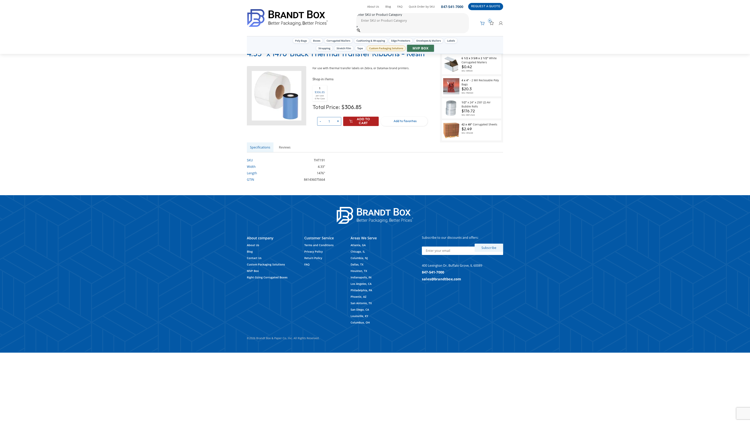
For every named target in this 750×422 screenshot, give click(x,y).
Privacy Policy (313, 251)
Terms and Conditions (319, 245)
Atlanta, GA (358, 245)
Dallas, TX (357, 264)
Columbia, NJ (359, 258)
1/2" (476, 104)
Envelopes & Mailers (428, 40)
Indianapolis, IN (361, 277)
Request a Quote (485, 6)
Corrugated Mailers (338, 40)
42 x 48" (479, 124)
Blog (388, 6)
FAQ (400, 6)
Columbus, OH (360, 322)
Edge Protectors (400, 40)
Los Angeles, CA (361, 284)
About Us (373, 6)
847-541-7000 (452, 6)
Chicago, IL (358, 251)
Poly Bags (301, 40)
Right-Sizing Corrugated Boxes (267, 277)
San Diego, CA (360, 309)
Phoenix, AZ (358, 297)
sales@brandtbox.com (441, 278)
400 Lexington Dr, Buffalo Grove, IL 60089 (452, 265)
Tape (360, 48)
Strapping (324, 48)
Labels (451, 40)
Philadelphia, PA (361, 290)
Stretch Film (344, 48)
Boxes (316, 40)
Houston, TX (359, 271)
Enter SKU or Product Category (379, 15)
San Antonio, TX (361, 303)
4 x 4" (480, 82)
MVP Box (420, 48)
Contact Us (254, 258)
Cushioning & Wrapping (370, 40)
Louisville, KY (359, 316)
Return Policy (313, 258)
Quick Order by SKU (422, 6)
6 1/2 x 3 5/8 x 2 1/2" (479, 60)
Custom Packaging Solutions (386, 48)
